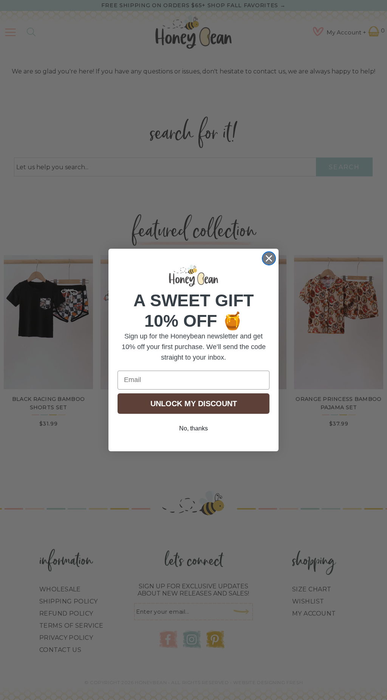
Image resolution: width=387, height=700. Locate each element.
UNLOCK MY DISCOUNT (193, 403)
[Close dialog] (269, 258)
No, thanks (193, 428)
